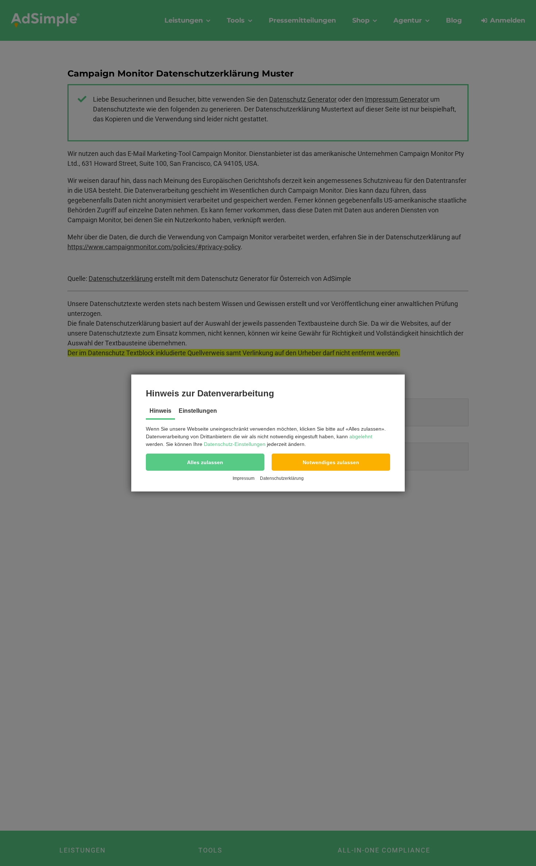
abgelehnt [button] (360, 436)
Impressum (244, 478)
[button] (205, 462)
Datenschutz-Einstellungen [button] (234, 444)
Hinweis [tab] (160, 411)
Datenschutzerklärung (282, 478)
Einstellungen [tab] (198, 411)
